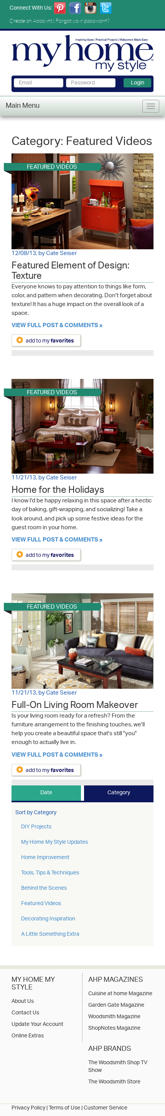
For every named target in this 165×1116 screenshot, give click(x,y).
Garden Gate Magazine (116, 1005)
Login (137, 82)
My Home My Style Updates (54, 842)
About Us (23, 1001)
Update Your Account (37, 1024)
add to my (50, 340)
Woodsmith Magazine (114, 1017)
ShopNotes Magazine (114, 1028)
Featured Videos (41, 904)
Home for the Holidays (58, 491)
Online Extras (28, 1036)
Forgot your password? (83, 21)
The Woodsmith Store (114, 1082)
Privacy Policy (28, 1108)
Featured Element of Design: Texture (70, 272)
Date (46, 793)
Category (118, 793)
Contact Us (25, 1013)
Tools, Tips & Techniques (50, 873)
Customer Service (105, 1108)
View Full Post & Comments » (57, 326)
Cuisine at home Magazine (120, 994)
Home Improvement (45, 858)
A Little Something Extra (50, 934)
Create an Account (31, 21)
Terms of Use (64, 1108)
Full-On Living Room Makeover (75, 706)
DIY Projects (36, 827)
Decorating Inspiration (48, 919)
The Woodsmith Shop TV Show (117, 1066)
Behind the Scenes (44, 888)
